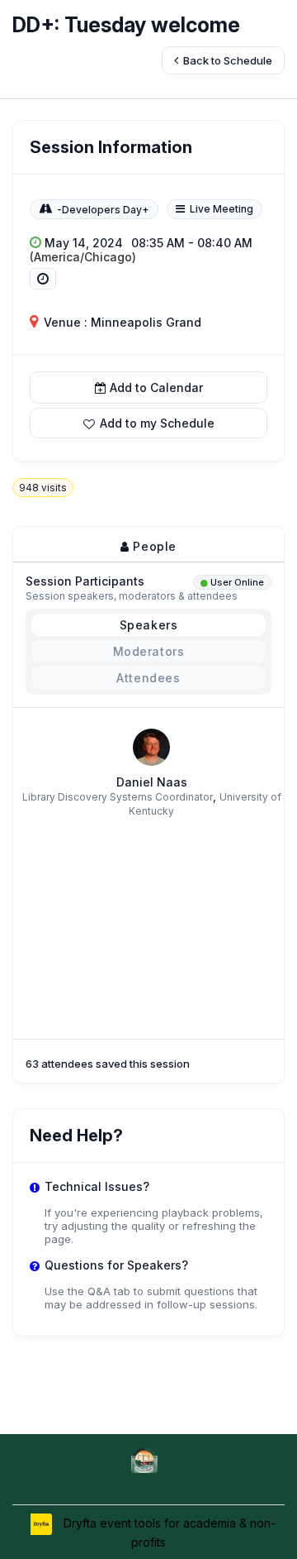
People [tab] (153, 546)
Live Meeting (221, 209)
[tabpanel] (148, 804)
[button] (148, 423)
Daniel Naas (151, 782)
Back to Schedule (226, 60)
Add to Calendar (156, 387)
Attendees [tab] (148, 678)
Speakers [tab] (149, 625)
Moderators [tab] (149, 651)
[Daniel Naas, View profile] (151, 746)
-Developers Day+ (103, 209)
